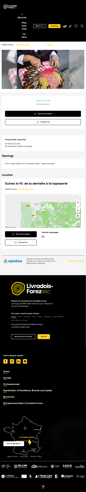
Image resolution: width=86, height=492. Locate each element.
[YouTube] (25, 361)
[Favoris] (76, 26)
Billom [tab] (20, 316)
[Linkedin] (18, 361)
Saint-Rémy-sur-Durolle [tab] (19, 320)
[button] (22, 16)
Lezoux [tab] (40, 316)
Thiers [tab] (34, 316)
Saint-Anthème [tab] (58, 316)
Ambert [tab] (13, 316)
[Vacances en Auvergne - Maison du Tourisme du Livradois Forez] (10, 6)
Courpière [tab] (27, 316)
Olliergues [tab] (47, 316)
